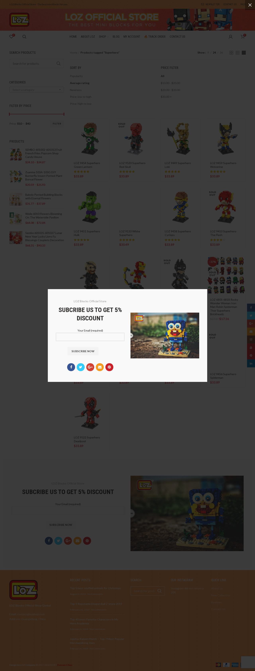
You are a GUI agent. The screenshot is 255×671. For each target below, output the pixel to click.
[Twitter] (81, 367)
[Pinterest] (109, 367)
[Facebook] (71, 367)
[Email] (100, 367)
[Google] (90, 367)
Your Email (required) (90, 330)
